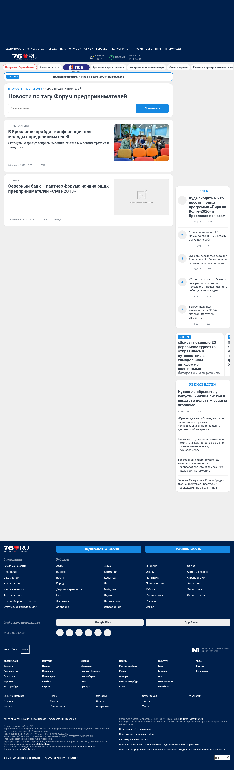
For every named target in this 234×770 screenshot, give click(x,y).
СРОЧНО (13, 76)
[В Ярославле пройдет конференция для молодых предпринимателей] (141, 142)
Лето (107, 583)
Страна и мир (196, 577)
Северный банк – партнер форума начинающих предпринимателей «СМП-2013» (58, 189)
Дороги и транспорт (69, 589)
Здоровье (62, 607)
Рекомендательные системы (134, 739)
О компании (11, 577)
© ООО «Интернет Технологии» (62, 757)
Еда (58, 595)
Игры (158, 49)
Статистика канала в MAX (20, 607)
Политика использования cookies (136, 734)
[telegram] (60, 632)
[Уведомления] (219, 57)
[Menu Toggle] (5, 57)
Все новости (33, 89)
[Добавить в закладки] (166, 165)
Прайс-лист (11, 571)
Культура (110, 577)
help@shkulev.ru (28, 749)
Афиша (88, 49)
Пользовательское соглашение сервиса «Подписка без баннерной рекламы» (159, 744)
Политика (152, 577)
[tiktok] (107, 632)
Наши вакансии (14, 589)
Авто (59, 566)
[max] (88, 632)
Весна (60, 577)
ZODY (149, 49)
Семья (150, 607)
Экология (193, 583)
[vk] (69, 632)
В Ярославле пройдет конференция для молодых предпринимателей (49, 134)
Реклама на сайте (15, 566)
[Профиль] (228, 57)
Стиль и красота (197, 571)
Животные (63, 601)
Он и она (151, 566)
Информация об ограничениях (135, 729)
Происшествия (155, 583)
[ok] (79, 632)
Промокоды (173, 49)
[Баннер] (76, 67)
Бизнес (61, 571)
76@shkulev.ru (43, 744)
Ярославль (15, 89)
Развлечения (154, 595)
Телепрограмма (70, 49)
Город (60, 583)
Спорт (191, 566)
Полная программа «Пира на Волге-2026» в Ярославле (88, 76)
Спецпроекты (196, 595)
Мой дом (110, 589)
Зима (107, 566)
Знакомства (35, 49)
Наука (108, 595)
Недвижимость (14, 49)
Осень (150, 571)
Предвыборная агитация (20, 601)
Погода (52, 49)
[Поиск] (210, 57)
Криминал (110, 571)
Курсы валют (121, 49)
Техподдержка (13, 595)
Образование (112, 607)
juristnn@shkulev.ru (86, 746)
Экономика (194, 589)
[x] (98, 632)
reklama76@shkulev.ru (191, 719)
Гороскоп (102, 49)
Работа (150, 589)
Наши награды (13, 583)
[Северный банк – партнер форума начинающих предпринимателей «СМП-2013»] (141, 197)
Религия (151, 601)
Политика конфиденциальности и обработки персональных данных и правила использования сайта (172, 749)
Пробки (138, 49)
